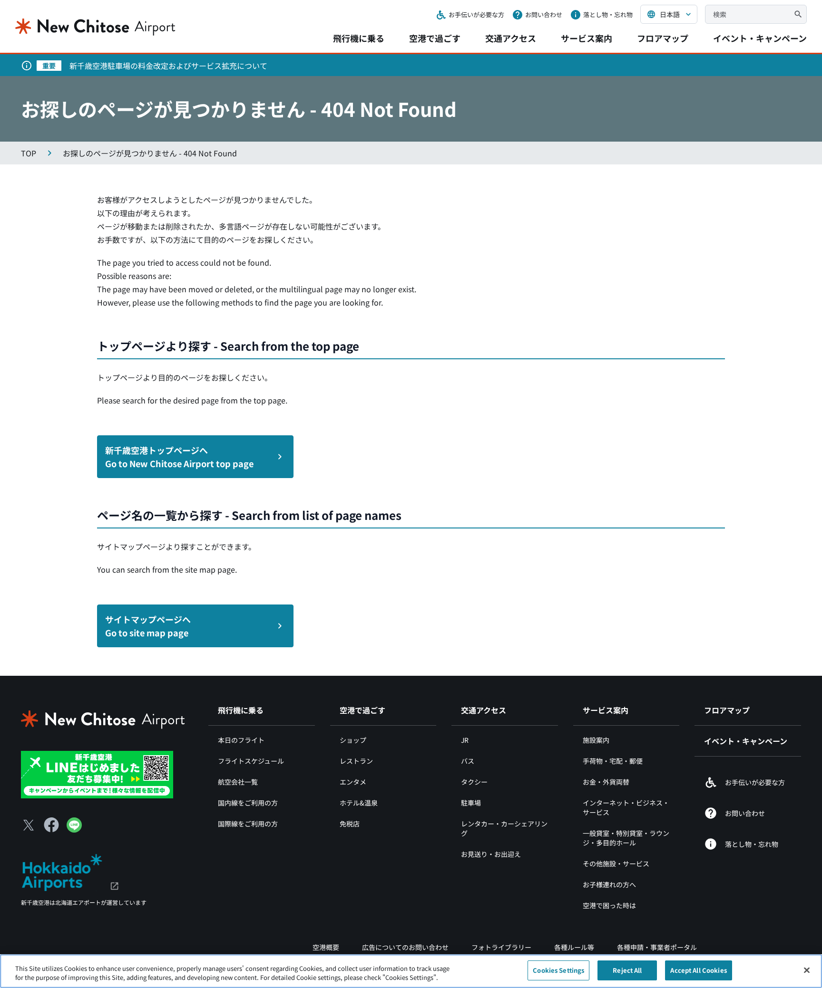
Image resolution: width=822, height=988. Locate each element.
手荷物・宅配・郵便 (613, 761)
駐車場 (471, 802)
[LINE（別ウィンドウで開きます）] (74, 829)
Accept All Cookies (698, 970)
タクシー (474, 782)
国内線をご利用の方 (248, 802)
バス (467, 761)
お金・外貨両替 (606, 782)
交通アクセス (510, 38)
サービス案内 (586, 38)
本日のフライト (241, 740)
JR (465, 740)
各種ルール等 (574, 947)
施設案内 (596, 740)
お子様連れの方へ (609, 884)
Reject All (627, 970)
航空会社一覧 (238, 782)
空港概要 (326, 947)
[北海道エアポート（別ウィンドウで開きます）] (70, 871)
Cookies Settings (558, 970)
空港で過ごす (434, 38)
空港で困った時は (609, 905)
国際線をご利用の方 (248, 823)
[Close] (806, 969)
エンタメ (353, 782)
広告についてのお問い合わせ (405, 947)
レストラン (356, 761)
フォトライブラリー (501, 947)
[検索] (798, 14)
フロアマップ (662, 38)
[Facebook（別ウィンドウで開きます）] (51, 825)
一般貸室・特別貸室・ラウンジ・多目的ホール (626, 837)
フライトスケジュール (251, 761)
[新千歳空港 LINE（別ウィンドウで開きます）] (97, 773)
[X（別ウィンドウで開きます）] (28, 825)
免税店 (350, 823)
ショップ (353, 740)
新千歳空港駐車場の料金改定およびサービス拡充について (168, 65)
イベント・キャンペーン (760, 38)
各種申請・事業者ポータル (657, 947)
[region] (411, 971)
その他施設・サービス (616, 863)
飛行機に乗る (358, 38)
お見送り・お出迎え (491, 854)
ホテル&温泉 (359, 802)
